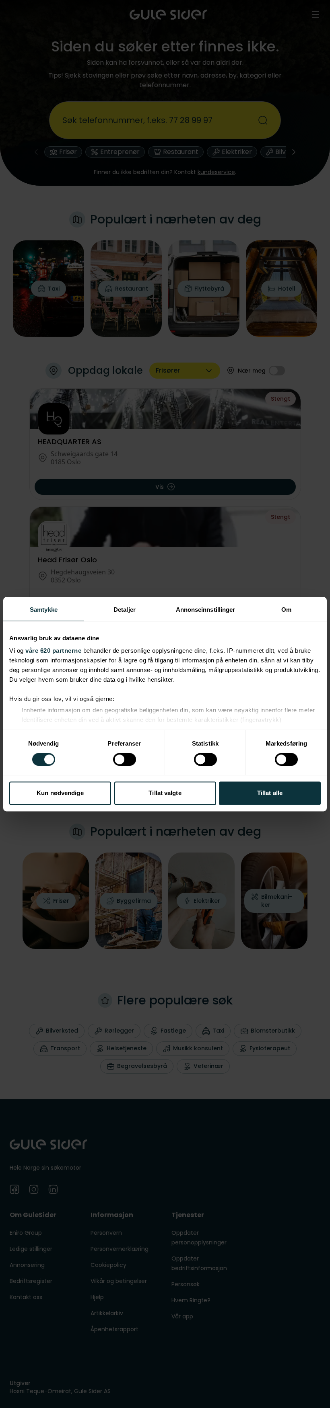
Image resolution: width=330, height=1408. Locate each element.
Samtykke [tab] (44, 609)
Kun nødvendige (60, 792)
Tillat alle (270, 792)
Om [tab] (286, 609)
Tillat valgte (164, 792)
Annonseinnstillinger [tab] (205, 609)
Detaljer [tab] (124, 609)
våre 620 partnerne (53, 650)
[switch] (124, 759)
